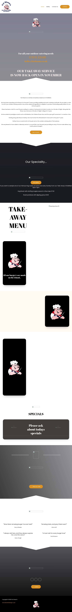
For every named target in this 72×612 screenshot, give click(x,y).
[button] (65, 6)
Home (42, 6)
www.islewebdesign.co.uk (8, 602)
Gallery (48, 6)
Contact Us (55, 6)
